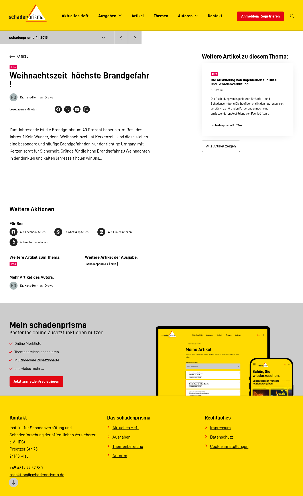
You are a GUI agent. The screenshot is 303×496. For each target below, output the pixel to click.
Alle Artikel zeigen (221, 146)
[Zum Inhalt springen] (13, 482)
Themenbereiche (127, 446)
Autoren (119, 455)
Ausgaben (121, 437)
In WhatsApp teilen (77, 231)
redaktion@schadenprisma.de (37, 474)
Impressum (220, 427)
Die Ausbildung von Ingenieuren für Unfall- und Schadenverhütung (245, 82)
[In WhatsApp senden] (67, 109)
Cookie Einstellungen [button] (229, 446)
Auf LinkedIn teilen (120, 231)
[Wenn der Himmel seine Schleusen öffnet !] (121, 37)
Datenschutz (221, 437)
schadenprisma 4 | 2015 (101, 263)
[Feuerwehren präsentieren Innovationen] (135, 37)
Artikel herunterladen (33, 242)
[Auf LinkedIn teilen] (77, 109)
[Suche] (292, 16)
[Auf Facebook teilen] (58, 109)
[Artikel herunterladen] (86, 109)
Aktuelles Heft (125, 427)
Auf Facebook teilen (32, 231)
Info (13, 67)
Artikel (22, 56)
